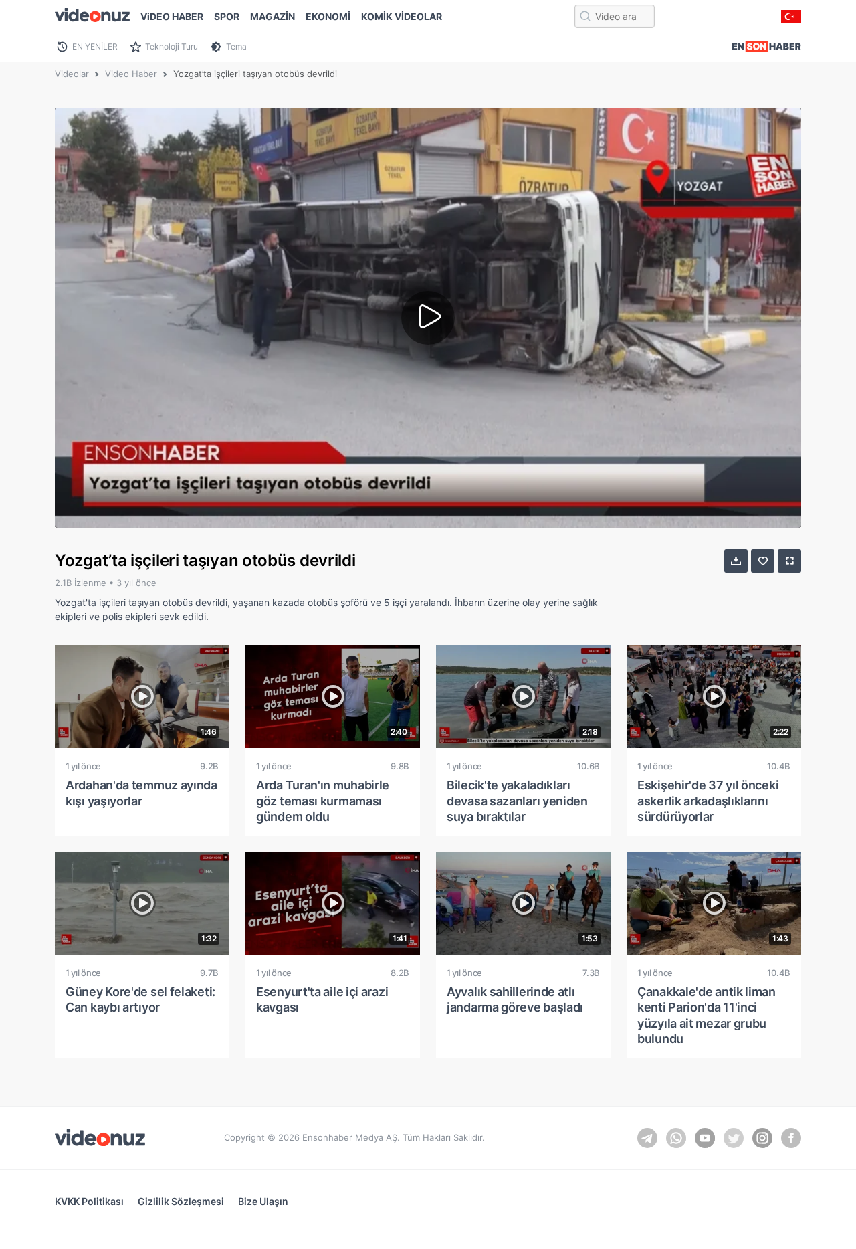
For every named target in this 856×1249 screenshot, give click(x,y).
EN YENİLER (95, 46)
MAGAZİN (272, 16)
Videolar (72, 73)
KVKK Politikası (89, 1201)
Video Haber (131, 73)
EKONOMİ (328, 16)
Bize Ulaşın (263, 1201)
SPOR (226, 16)
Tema (236, 46)
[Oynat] (428, 318)
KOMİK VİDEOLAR (401, 16)
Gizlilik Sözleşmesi (181, 1201)
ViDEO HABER (171, 16)
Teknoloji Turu (171, 46)
